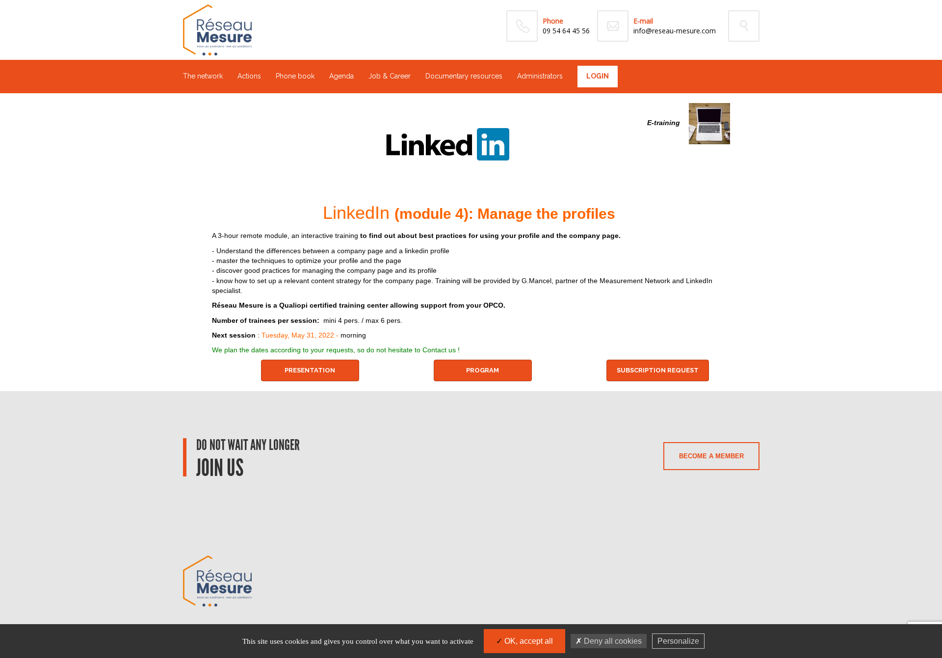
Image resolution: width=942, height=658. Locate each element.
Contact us (439, 350)
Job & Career (389, 76)
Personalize (678, 641)
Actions (249, 76)
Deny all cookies (612, 641)
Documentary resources (463, 76)
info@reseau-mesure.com (674, 30)
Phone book (295, 76)
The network (203, 76)
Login (597, 76)
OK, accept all (527, 641)
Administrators (540, 76)
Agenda (341, 76)
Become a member (711, 456)
